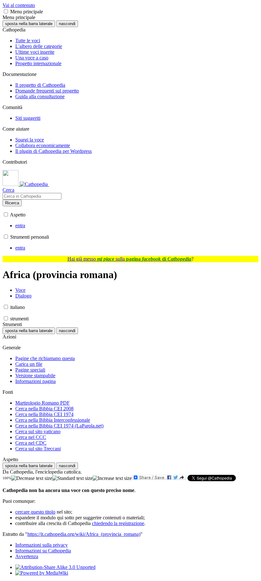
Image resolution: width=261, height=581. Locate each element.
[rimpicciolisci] (31, 478)
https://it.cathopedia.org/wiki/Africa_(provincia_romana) (83, 534)
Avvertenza (26, 556)
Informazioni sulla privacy (41, 545)
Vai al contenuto (19, 5)
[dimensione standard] (72, 478)
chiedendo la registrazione (118, 523)
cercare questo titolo (35, 512)
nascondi (67, 23)
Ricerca (12, 203)
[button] (6, 11)
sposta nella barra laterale (29, 23)
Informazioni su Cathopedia (43, 550)
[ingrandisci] (112, 478)
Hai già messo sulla (129, 259)
